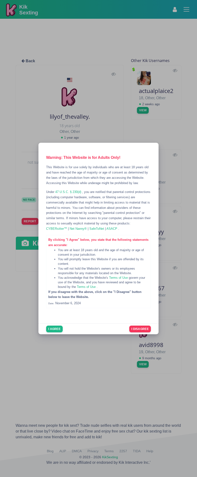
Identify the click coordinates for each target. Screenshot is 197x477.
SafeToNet (97, 228)
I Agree (54, 329)
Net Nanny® (79, 228)
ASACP (112, 228)
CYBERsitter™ (57, 228)
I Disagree (140, 329)
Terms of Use (119, 277)
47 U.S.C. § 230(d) (68, 192)
